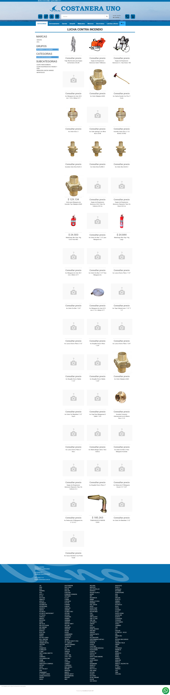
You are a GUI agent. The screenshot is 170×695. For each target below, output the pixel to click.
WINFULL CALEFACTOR (121, 663)
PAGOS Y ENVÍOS (39, 567)
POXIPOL (92, 651)
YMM (116, 672)
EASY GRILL (68, 587)
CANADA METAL (44, 643)
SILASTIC (118, 599)
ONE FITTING (93, 618)
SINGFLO (117, 603)
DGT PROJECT (43, 669)
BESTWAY (42, 629)
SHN (116, 594)
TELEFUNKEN (119, 622)
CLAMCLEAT (42, 650)
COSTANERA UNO (44, 658)
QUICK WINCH (94, 660)
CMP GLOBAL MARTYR (46, 653)
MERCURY (93, 587)
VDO (116, 637)
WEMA (117, 655)
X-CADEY (117, 667)
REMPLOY (93, 665)
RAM (91, 662)
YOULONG (118, 674)
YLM (116, 670)
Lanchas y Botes (112, 24)
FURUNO (67, 606)
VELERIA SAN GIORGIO (121, 639)
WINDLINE (118, 660)
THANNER (118, 625)
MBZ (66, 679)
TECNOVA (118, 620)
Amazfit (72, 24)
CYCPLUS (42, 662)
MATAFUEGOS (41, 72)
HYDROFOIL (68, 636)
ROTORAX (93, 676)
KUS (66, 648)
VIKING (117, 644)
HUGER (67, 632)
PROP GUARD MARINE (96, 656)
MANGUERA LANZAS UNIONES (45, 70)
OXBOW (92, 624)
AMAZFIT (42, 599)
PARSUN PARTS (94, 634)
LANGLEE (67, 651)
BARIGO (41, 618)
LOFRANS (67, 662)
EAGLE (41, 679)
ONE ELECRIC (93, 617)
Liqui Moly (67, 658)
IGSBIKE (67, 639)
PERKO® (92, 643)
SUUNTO (117, 617)
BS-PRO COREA (43, 637)
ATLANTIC (42, 611)
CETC (40, 646)
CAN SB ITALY (43, 641)
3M (40, 585)
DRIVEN (41, 677)
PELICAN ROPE (94, 637)
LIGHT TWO (68, 656)
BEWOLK (41, 631)
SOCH (116, 606)
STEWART (118, 610)
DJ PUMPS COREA (44, 674)
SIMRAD (117, 601)
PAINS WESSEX (94, 629)
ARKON (41, 610)
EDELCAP (67, 591)
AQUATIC (42, 608)
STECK (117, 608)
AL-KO (41, 596)
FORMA (67, 599)
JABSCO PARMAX (70, 644)
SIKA (116, 596)
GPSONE (67, 613)
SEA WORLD (93, 681)
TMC (116, 627)
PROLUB (92, 655)
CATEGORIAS (41, 24)
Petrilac (92, 644)
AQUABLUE (42, 603)
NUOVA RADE (94, 611)
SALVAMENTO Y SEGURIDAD (48, 49)
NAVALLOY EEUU (94, 601)
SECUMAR (118, 591)
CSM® (41, 660)
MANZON (67, 670)
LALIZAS (67, 650)
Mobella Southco (95, 592)
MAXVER (67, 677)
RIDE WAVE (93, 670)
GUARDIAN (68, 617)
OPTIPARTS (93, 622)
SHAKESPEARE (119, 592)
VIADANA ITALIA (120, 643)
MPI (91, 596)
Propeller (92, 658)
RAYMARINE (93, 663)
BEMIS (41, 622)
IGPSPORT (68, 637)
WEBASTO (118, 653)
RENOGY (92, 667)
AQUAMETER (43, 604)
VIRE (116, 646)
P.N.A (91, 625)
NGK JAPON (93, 604)
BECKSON (42, 620)
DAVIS (41, 667)
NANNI (92, 599)
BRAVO (41, 636)
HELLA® (67, 625)
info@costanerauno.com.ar (42, 579)
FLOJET (67, 598)
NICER (91, 606)
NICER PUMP (93, 608)
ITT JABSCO (68, 643)
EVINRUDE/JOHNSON (71, 594)
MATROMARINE (69, 676)
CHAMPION (42, 648)
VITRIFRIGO (118, 648)
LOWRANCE (68, 665)
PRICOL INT (93, 653)
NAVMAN (92, 603)
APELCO (41, 601)
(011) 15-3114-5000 (44, 0)
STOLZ (117, 611)
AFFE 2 (41, 594)
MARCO (67, 672)
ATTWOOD (42, 615)
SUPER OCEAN (119, 613)
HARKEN (67, 622)
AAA (40, 587)
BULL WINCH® (43, 639)
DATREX (41, 665)
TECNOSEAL (118, 618)
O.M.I (91, 613)
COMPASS (42, 656)
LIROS (66, 660)
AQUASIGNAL (43, 606)
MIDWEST (93, 591)
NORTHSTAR (93, 610)
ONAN (91, 615)
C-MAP (41, 651)
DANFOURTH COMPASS (46, 663)
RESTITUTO (93, 669)
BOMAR (41, 634)
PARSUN (92, 632)
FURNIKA (67, 604)
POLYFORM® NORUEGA (97, 648)
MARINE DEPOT (69, 674)
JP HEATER (68, 646)
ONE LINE (92, 620)
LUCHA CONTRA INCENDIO (48, 57)
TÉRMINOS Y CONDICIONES (42, 569)
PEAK (91, 636)
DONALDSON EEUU (44, 676)
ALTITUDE (42, 598)
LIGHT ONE (68, 655)
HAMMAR (67, 620)
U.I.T (116, 629)
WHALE (117, 656)
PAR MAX (92, 631)
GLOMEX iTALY (69, 611)
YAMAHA (117, 669)
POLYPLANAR (94, 650)
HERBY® (39, 40)
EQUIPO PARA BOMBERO (44, 64)
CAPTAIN (42, 644)
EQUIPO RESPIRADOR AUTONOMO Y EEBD (47, 67)
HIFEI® (67, 631)
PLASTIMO (93, 646)
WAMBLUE (118, 650)
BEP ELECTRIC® (44, 625)
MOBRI (92, 594)
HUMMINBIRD (68, 634)
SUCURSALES (38, 572)
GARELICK (67, 608)
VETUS (117, 641)
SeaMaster (118, 589)
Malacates (81, 24)
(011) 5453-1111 (56, 0)
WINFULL (117, 662)
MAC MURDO (68, 667)
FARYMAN (68, 596)
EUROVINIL (68, 592)
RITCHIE (92, 672)
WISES (117, 665)
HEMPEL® (67, 627)
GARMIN (67, 610)
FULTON (67, 603)
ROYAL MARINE (94, 677)
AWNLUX (42, 617)
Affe (38, 42)
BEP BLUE (42, 624)
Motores (91, 24)
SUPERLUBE (118, 615)
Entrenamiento (54, 24)
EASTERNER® (69, 585)
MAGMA (67, 669)
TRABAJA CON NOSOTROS (42, 574)
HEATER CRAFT (69, 624)
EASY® (67, 589)
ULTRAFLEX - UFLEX (121, 632)
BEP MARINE (43, 627)
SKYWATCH (118, 604)
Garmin (64, 24)
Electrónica (100, 24)
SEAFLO (117, 587)
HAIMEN (67, 618)
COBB (41, 655)
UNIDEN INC (118, 636)
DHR (40, 670)
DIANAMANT (43, 672)
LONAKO (67, 663)
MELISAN (92, 585)
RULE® (92, 679)
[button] (122, 23)
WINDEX (117, 658)
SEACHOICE (118, 585)
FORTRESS (68, 601)
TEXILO (117, 624)
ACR (40, 589)
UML (116, 634)
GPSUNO (67, 615)
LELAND (67, 653)
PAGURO (92, 627)
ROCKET (92, 674)
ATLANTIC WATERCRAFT (46, 613)
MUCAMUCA (93, 598)
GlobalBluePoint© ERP (85, 690)
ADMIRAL (42, 591)
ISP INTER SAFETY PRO (71, 641)
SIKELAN (117, 598)
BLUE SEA (42, 632)
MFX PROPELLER (95, 589)
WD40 (116, 651)
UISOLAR (117, 631)
